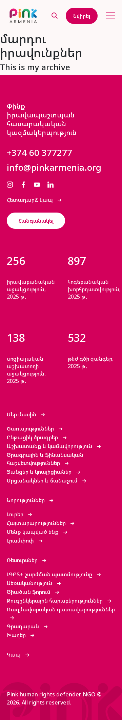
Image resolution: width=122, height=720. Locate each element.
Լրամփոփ (21, 540)
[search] (55, 16)
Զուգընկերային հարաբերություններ (55, 600)
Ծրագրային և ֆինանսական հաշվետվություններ (45, 459)
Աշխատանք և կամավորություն (50, 446)
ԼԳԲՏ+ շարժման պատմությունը (50, 574)
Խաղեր (17, 635)
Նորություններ (26, 500)
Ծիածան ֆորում (29, 592)
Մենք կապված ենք (33, 531)
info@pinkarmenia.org (54, 167)
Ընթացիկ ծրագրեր (33, 437)
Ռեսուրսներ (23, 560)
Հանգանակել (36, 220)
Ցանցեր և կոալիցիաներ (40, 471)
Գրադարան (23, 626)
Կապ (14, 654)
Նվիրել (81, 16)
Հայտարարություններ (37, 523)
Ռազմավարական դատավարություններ (61, 609)
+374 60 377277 (39, 152)
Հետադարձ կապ (30, 199)
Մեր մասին (22, 414)
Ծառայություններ (31, 428)
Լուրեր (16, 514)
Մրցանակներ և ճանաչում (43, 480)
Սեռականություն (30, 583)
